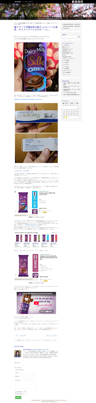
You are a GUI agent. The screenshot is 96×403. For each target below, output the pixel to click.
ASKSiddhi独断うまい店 (23, 23)
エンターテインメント (67, 70)
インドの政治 (65, 62)
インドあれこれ (65, 45)
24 (66, 115)
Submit (18, 397)
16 (63, 113)
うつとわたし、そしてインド (68, 58)
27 (73, 115)
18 (68, 113)
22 (77, 113)
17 (66, 113)
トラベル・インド (66, 74)
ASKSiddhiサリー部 (66, 51)
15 (77, 111)
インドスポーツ (65, 64)
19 (71, 113)
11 (68, 111)
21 (75, 113)
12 (71, 111)
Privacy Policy (66, 28)
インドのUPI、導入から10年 (69, 92)
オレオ (54, 340)
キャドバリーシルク (36, 340)
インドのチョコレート (47, 340)
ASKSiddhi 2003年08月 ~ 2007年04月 (71, 26)
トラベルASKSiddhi (66, 72)
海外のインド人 (65, 47)
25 (68, 115)
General (64, 54)
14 (75, 111)
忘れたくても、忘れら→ (52, 335)
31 (66, 117)
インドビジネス (65, 66)
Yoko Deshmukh (45, 36)
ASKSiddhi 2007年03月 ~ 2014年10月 (71, 24)
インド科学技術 (65, 68)
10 (66, 111)
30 (63, 117)
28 (75, 115)
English (39, 349)
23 (63, 115)
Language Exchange (66, 56)
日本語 (35, 349)
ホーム (15, 23)
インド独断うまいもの (19, 340)
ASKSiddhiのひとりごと (67, 49)
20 (73, 113)
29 (77, 115)
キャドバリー (28, 340)
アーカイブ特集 (65, 60)
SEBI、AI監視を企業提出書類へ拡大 (71, 94)
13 (73, 111)
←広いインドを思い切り (20, 335)
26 (71, 115)
